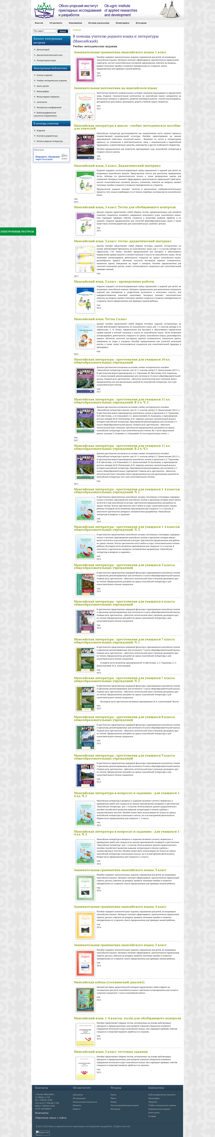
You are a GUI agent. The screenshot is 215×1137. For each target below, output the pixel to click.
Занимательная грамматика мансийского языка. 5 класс (120, 945)
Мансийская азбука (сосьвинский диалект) (109, 982)
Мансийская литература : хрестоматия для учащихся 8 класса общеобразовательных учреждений (124, 718)
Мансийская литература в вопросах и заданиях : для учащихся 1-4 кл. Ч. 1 (127, 794)
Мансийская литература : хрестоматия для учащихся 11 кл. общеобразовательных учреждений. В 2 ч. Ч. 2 (122, 400)
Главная (77, 29)
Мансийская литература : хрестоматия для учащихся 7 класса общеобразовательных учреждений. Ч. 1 (124, 640)
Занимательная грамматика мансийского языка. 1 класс (120, 52)
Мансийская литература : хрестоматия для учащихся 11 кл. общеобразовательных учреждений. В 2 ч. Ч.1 (122, 447)
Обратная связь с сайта (50, 1117)
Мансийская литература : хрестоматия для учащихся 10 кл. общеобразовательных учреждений (122, 360)
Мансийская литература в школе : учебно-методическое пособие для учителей (127, 127)
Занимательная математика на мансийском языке (115, 88)
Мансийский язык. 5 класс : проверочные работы (114, 281)
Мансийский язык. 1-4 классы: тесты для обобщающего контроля (127, 1018)
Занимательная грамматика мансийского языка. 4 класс (120, 906)
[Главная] (91, 9)
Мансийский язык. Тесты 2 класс (100, 319)
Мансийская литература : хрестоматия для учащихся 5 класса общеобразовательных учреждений (124, 566)
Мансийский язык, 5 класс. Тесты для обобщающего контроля (125, 207)
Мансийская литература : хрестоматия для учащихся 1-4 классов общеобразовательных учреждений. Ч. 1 (127, 490)
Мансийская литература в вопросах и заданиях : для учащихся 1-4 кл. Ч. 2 (127, 833)
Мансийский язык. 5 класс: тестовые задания (111, 1051)
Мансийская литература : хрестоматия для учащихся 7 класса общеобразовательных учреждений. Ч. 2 (124, 679)
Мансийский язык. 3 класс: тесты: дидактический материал (122, 241)
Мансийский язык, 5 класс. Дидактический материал (117, 165)
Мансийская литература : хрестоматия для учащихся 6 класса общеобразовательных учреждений (124, 602)
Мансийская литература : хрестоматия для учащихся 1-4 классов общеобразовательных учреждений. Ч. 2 (127, 528)
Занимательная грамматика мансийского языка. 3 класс (120, 870)
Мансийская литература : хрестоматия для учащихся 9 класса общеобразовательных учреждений (124, 756)
